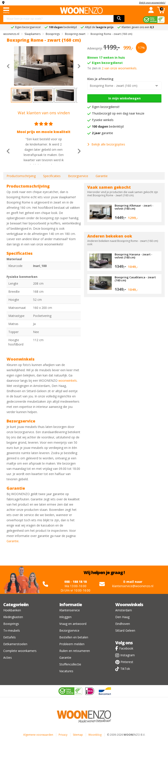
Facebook (126, 648)
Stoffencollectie (70, 664)
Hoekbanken (12, 610)
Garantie (102, 176)
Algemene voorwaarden (38, 735)
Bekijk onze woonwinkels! (152, 2)
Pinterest (127, 662)
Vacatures (66, 671)
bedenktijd (108, 126)
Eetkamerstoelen (15, 644)
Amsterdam (123, 610)
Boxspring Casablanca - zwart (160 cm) (135, 278)
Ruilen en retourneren (74, 651)
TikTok (125, 669)
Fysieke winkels (103, 120)
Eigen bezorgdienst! (105, 107)
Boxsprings (11, 624)
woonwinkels (67, 380)
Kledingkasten (13, 617)
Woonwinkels (129, 604)
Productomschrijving (21, 176)
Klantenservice (69, 610)
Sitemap (78, 735)
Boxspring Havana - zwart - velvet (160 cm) (133, 255)
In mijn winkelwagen (124, 98)
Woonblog (95, 735)
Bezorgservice (78, 176)
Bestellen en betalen (73, 637)
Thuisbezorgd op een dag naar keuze (118, 113)
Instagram (127, 655)
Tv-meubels (11, 630)
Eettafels (9, 637)
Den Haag (122, 617)
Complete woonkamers (20, 651)
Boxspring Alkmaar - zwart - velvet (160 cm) (134, 206)
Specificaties (52, 176)
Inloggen (65, 617)
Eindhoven (122, 624)
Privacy (63, 735)
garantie (102, 133)
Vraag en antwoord (72, 624)
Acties (7, 657)
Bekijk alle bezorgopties (108, 144)
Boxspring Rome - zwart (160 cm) (113, 86)
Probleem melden (71, 644)
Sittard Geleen (125, 630)
